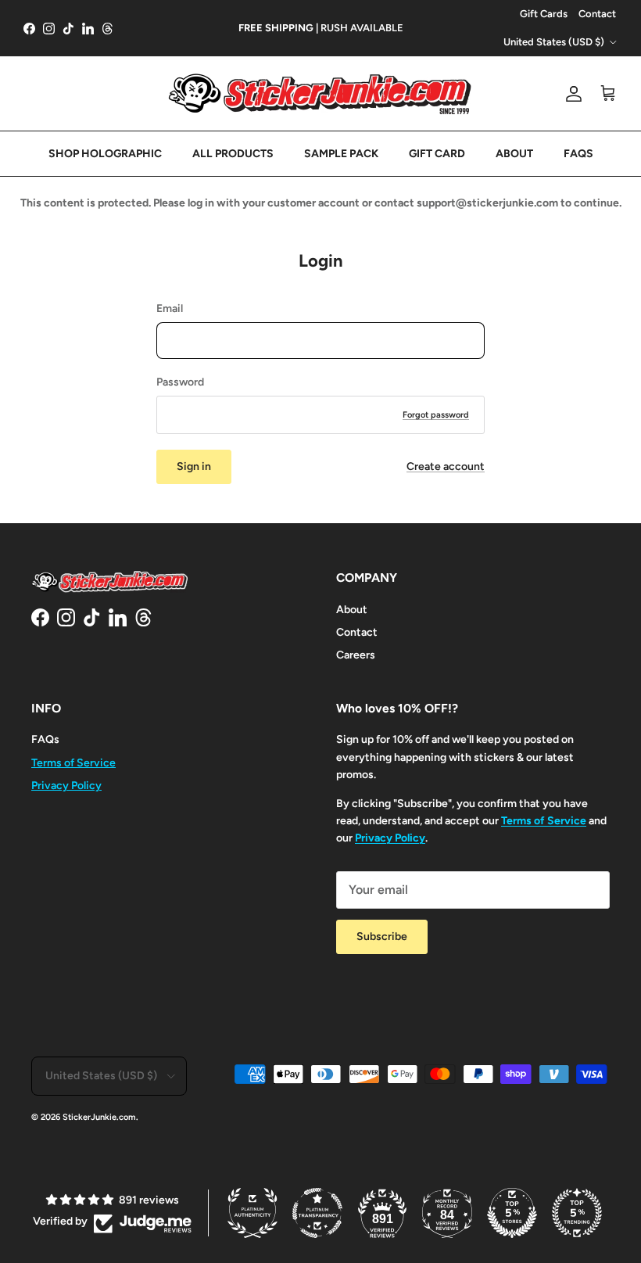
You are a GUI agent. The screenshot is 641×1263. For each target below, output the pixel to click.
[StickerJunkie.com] (320, 93)
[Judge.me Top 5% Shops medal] (512, 1213)
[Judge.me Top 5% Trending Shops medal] (577, 1213)
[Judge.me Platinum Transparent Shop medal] (317, 1213)
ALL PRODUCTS (233, 153)
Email (169, 308)
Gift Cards (544, 14)
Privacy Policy (66, 785)
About (351, 609)
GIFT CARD (437, 153)
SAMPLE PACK (341, 153)
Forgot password (436, 415)
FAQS (578, 153)
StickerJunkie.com (99, 1117)
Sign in (194, 466)
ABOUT (514, 153)
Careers (355, 655)
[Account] (570, 93)
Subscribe (381, 936)
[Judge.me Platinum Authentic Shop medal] (252, 1213)
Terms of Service (73, 763)
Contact (597, 14)
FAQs (45, 739)
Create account (445, 466)
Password (180, 382)
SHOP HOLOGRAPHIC (105, 153)
